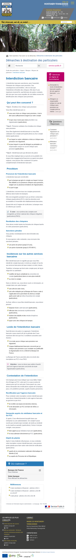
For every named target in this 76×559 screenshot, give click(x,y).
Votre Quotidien (14, 55)
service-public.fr (55, 66)
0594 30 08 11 (56, 17)
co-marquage (36, 504)
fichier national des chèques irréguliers (29, 214)
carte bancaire (23, 308)
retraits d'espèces (32, 315)
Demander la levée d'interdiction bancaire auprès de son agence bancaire (56, 89)
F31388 (45, 504)
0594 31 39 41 (47, 17)
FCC (31, 433)
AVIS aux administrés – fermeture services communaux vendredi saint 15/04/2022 (13, 532)
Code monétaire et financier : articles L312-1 (24, 488)
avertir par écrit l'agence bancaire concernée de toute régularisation (24, 366)
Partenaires (38, 552)
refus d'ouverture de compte (31, 296)
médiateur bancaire (26, 431)
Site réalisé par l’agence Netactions (48, 552)
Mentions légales (31, 552)
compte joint (20, 134)
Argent (22, 70)
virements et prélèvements (26, 310)
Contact (65, 17)
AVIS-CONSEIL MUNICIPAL (10, 541)
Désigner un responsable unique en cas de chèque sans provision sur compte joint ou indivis (55, 105)
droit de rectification (35, 445)
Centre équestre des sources (11, 523)
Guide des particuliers (12, 70)
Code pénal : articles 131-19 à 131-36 (22, 496)
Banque (28, 70)
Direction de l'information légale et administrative (19, 504)
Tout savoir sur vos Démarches (27, 55)
